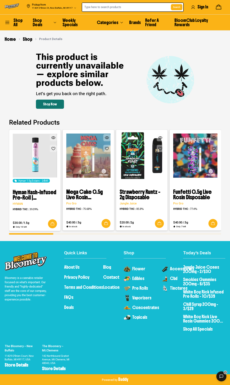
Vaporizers (141, 298)
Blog (107, 267)
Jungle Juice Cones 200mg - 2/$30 (201, 269)
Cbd (173, 278)
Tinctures (179, 288)
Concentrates (145, 307)
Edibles (138, 278)
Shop (27, 39)
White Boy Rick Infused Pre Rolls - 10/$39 (203, 294)
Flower (138, 269)
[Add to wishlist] (53, 148)
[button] (52, 223)
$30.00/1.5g (21, 223)
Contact (111, 277)
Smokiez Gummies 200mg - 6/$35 (199, 281)
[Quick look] (53, 137)
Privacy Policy (76, 277)
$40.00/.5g (73, 222)
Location (111, 287)
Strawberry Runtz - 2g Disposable (140, 194)
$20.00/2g (127, 222)
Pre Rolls (140, 288)
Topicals (139, 317)
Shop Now (50, 104)
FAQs (68, 297)
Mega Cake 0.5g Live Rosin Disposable (84, 194)
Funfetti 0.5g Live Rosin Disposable (192, 194)
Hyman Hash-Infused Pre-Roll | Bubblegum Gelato (34, 195)
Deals (69, 307)
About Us (72, 267)
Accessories (182, 269)
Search (176, 7)
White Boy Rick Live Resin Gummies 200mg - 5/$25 (204, 318)
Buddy (123, 379)
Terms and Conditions (83, 287)
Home (10, 39)
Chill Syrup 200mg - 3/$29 (200, 306)
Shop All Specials (198, 329)
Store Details (16, 365)
